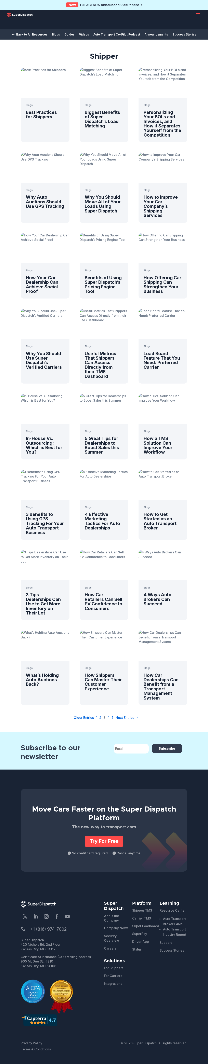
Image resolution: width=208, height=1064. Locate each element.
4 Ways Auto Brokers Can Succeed (157, 599)
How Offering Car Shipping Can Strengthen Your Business (162, 284)
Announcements (156, 34)
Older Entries (84, 718)
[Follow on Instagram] (46, 916)
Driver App (140, 942)
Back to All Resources (31, 34)
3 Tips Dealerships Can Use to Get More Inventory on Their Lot (43, 604)
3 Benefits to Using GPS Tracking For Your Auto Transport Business (45, 523)
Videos (84, 34)
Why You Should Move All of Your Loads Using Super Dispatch (103, 203)
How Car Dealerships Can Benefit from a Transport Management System (161, 687)
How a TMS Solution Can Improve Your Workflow (158, 445)
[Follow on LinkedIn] (35, 916)
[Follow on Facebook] (56, 916)
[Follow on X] (25, 916)
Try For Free (104, 841)
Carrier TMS (141, 918)
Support (166, 943)
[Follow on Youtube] (67, 916)
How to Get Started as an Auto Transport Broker (160, 521)
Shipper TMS (142, 910)
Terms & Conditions (36, 1049)
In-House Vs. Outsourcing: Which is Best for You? (44, 445)
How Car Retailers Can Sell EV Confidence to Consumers (103, 601)
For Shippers (113, 968)
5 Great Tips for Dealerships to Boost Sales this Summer (102, 445)
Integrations (113, 984)
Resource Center (173, 910)
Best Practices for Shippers (41, 114)
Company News (116, 928)
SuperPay (139, 934)
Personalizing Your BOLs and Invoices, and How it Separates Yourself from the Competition (162, 124)
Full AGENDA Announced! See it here (104, 5)
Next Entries (125, 718)
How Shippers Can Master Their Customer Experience (103, 682)
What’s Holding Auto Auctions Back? (42, 680)
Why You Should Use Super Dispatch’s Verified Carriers (44, 360)
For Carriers (113, 976)
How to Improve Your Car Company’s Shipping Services (161, 206)
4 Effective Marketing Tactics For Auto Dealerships (102, 521)
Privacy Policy (31, 1043)
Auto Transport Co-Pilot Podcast (116, 34)
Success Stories (184, 34)
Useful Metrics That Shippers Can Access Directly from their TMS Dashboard (100, 365)
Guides (69, 34)
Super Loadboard (145, 926)
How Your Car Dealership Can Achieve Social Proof (42, 284)
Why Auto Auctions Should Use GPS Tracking (45, 201)
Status (137, 949)
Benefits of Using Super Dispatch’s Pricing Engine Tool (103, 284)
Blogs (56, 34)
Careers (110, 948)
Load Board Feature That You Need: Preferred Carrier (162, 360)
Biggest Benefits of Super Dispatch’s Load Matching (102, 119)
